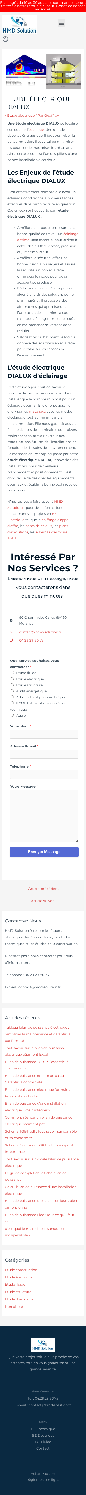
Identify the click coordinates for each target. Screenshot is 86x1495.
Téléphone (20, 766)
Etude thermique (19, 1299)
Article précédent (43, 889)
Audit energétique (31, 691)
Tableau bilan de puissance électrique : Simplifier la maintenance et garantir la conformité (37, 1034)
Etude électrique (21, 115)
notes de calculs (38, 526)
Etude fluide (26, 673)
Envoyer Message (44, 852)
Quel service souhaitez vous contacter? (34, 664)
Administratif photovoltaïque (40, 697)
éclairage (36, 129)
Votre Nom (20, 726)
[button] (61, 23)
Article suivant (43, 901)
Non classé (14, 1307)
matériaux (37, 411)
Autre (21, 715)
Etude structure (29, 685)
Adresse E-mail (24, 746)
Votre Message (24, 786)
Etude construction (21, 1270)
